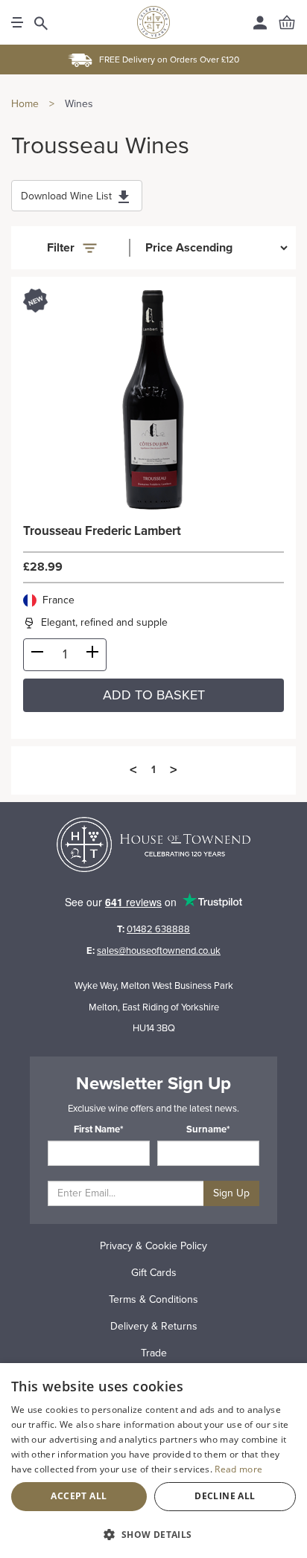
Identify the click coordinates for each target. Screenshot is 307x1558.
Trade (154, 1353)
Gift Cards (154, 1272)
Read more (238, 1469)
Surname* (208, 1129)
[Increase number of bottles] (92, 655)
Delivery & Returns (153, 1326)
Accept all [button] (79, 1496)
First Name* (99, 1129)
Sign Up (231, 1193)
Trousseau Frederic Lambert (102, 532)
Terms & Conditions (153, 1299)
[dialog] (153, 1460)
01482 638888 (158, 929)
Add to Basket (154, 695)
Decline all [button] (224, 1496)
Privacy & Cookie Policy (153, 1246)
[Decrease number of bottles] (37, 655)
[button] (153, 1534)
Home (25, 103)
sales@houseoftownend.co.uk (159, 951)
